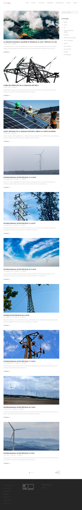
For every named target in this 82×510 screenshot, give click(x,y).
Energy (15, 43)
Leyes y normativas (68, 40)
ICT (64, 27)
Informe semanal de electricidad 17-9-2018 (19, 361)
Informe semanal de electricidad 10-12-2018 (20, 177)
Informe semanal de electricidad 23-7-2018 (19, 407)
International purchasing (70, 37)
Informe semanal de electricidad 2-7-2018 (19, 453)
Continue (6, 52)
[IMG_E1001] (31, 206)
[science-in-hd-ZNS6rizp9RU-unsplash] (31, 114)
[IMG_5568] (31, 390)
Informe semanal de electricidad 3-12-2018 (19, 223)
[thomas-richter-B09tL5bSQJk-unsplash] (31, 25)
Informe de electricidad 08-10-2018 (16, 315)
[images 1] (31, 70)
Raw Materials (67, 46)
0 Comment (23, 179)
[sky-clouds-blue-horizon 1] (31, 252)
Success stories (67, 49)
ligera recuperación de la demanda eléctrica (21, 85)
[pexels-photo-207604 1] (31, 344)
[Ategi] (10, 3)
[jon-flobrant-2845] (31, 160)
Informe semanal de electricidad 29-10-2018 (20, 269)
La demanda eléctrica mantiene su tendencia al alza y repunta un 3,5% (30, 42)
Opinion (66, 43)
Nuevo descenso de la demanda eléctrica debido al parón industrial (30, 131)
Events (65, 24)
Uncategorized (67, 54)
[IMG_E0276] (31, 298)
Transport (66, 51)
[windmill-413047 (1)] (31, 436)
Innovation (66, 34)
